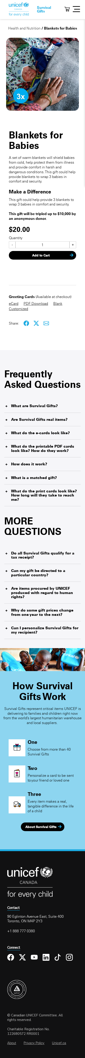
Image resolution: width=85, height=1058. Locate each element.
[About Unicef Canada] (30, 897)
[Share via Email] (46, 323)
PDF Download (36, 303)
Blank (57, 303)
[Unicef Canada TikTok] (58, 961)
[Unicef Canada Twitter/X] (23, 961)
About (11, 1043)
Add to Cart (41, 255)
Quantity (15, 238)
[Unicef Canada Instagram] (70, 961)
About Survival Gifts (40, 827)
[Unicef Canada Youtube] (35, 961)
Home (18, 9)
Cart (67, 9)
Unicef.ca (59, 1043)
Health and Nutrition (24, 28)
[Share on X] (36, 323)
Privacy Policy (34, 1043)
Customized (18, 308)
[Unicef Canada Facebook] (11, 961)
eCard (13, 303)
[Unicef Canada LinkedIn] (47, 961)
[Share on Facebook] (26, 323)
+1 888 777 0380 (21, 931)
